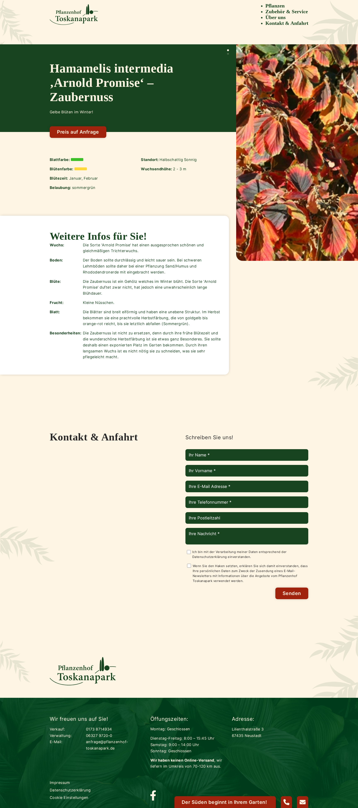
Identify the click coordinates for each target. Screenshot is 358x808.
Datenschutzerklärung (209, 557)
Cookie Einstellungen (69, 797)
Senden (292, 593)
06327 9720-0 (99, 735)
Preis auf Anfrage (78, 132)
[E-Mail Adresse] (302, 802)
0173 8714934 (99, 729)
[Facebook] (153, 795)
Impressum (60, 782)
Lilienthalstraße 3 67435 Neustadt (248, 732)
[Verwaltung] (286, 802)
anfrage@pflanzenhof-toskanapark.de (107, 745)
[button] (228, 50)
